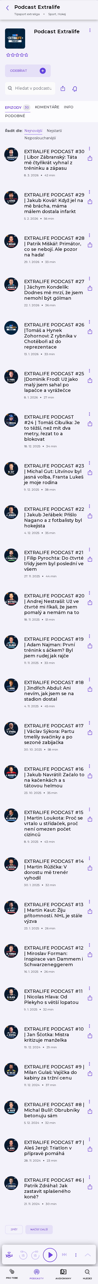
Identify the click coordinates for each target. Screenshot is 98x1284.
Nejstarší (54, 130)
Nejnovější (33, 130)
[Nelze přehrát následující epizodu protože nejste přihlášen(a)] (65, 1255)
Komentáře (47, 107)
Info (68, 107)
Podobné (15, 116)
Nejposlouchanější (40, 138)
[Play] (50, 1255)
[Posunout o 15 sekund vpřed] (35, 1255)
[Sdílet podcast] (64, 88)
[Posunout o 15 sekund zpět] (23, 1255)
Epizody (17, 107)
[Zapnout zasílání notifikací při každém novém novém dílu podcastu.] (75, 88)
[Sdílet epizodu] (90, 158)
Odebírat (18, 71)
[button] (37, 10)
